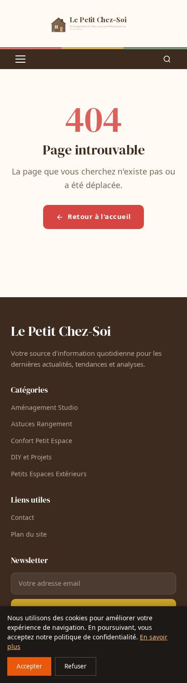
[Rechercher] (167, 59)
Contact (22, 517)
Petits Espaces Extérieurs (49, 474)
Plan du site (29, 534)
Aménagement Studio (44, 408)
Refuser (75, 667)
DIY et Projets (31, 457)
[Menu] (20, 59)
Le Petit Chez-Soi (61, 331)
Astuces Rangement (41, 424)
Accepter (29, 667)
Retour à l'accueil (99, 216)
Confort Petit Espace (41, 441)
